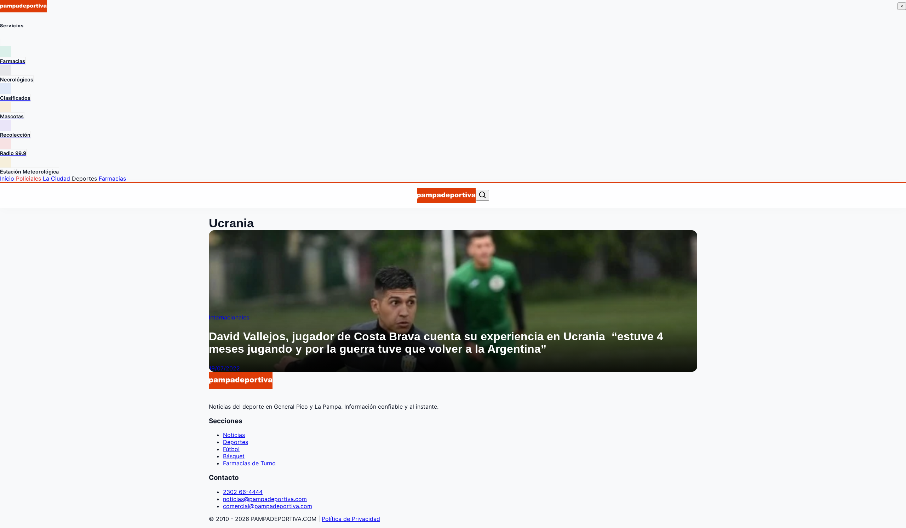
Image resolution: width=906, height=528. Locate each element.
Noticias (234, 434)
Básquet (234, 456)
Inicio (7, 178)
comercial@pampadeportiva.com (267, 506)
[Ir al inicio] (446, 195)
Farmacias (112, 178)
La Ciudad (56, 178)
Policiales (28, 178)
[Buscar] (482, 195)
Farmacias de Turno (249, 463)
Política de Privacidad (351, 518)
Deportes (84, 178)
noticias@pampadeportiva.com (265, 499)
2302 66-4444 (243, 491)
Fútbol (231, 449)
